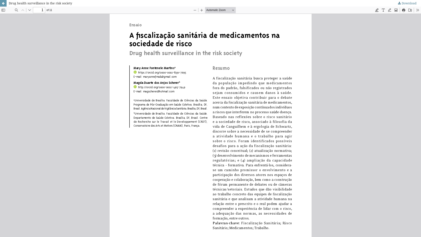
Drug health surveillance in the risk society (40, 3)
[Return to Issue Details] (3, 3)
